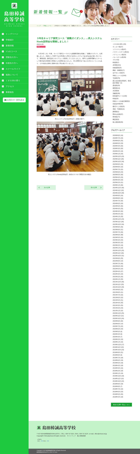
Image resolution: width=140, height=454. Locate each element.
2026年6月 (118, 140)
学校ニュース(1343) (119, 75)
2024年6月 (118, 203)
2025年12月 (118, 156)
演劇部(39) (116, 93)
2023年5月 (118, 237)
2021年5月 (118, 300)
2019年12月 (118, 344)
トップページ (12, 34)
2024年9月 (118, 195)
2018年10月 (118, 381)
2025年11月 (118, 159)
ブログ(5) (116, 60)
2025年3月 (118, 180)
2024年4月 (118, 208)
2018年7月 (118, 389)
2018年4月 (118, 397)
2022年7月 (118, 263)
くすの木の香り (13, 80)
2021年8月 (118, 292)
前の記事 (94, 187)
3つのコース (11, 51)
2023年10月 (118, 224)
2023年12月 (118, 219)
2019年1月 (118, 373)
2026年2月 (118, 151)
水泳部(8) (116, 91)
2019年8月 (117, 355)
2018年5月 (118, 394)
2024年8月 (118, 198)
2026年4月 (118, 146)
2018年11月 (118, 378)
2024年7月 (118, 201)
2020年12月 (118, 313)
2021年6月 (118, 297)
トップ (39, 25)
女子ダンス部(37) (118, 73)
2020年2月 (118, 339)
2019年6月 (118, 360)
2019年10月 (118, 350)
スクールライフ (13, 69)
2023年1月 (118, 248)
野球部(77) (116, 117)
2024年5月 (118, 206)
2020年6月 (118, 329)
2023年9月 (118, 227)
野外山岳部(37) (118, 114)
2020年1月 (118, 342)
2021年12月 (118, 282)
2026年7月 (118, 138)
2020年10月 (118, 318)
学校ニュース (47, 25)
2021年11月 (118, 284)
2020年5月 (117, 331)
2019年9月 (118, 352)
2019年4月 (118, 365)
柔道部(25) (116, 85)
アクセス (10, 86)
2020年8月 (118, 323)
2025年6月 (118, 172)
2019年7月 (118, 357)
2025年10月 (118, 161)
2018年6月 (118, 391)
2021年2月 (118, 308)
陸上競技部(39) (118, 122)
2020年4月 (117, 334)
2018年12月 (118, 376)
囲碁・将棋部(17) (118, 70)
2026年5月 (118, 143)
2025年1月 (118, 185)
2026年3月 (118, 148)
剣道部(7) (116, 62)
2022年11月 (118, 253)
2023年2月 (118, 245)
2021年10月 (118, 287)
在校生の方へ (12, 63)
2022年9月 (118, 258)
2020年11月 (118, 316)
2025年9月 (118, 164)
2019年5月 (118, 363)
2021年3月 (118, 305)
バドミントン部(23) (119, 54)
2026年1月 (118, 154)
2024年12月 (118, 187)
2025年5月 (118, 174)
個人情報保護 (81, 436)
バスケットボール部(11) (121, 52)
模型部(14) (116, 88)
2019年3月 (118, 368)
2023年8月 (118, 229)
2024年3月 (118, 211)
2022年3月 (118, 274)
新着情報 (10, 45)
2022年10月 (118, 255)
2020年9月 (118, 321)
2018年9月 (118, 384)
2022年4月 (118, 271)
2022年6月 (118, 266)
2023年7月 (118, 232)
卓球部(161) (117, 65)
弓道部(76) (116, 78)
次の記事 (46, 187)
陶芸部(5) (116, 119)
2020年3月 (117, 337)
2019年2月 (118, 371)
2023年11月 (118, 221)
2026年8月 (118, 135)
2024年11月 (118, 190)
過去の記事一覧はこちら (121, 404)
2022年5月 (118, 269)
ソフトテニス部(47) (119, 49)
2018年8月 (117, 386)
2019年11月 (118, 347)
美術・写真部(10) (118, 109)
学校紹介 (10, 40)
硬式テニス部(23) (118, 106)
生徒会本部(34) (118, 104)
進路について (12, 75)
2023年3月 (118, 242)
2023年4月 (118, 240)
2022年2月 (118, 276)
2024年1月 (118, 216)
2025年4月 (118, 177)
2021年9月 (118, 289)
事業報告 (10, 92)
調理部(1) (116, 111)
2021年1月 (118, 310)
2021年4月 (118, 302)
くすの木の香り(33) (119, 44)
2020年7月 (118, 326)
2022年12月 (118, 250)
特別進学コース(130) (120, 96)
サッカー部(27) (118, 47)
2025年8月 (118, 167)
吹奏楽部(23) (117, 68)
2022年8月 (118, 261)
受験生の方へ (12, 57)
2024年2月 (118, 214)
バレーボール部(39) (119, 57)
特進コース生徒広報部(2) (121, 101)
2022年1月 (118, 279)
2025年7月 (118, 169)
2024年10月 (118, 193)
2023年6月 (118, 235)
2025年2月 (118, 182)
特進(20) (115, 98)
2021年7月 (118, 295)
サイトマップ (71, 436)
